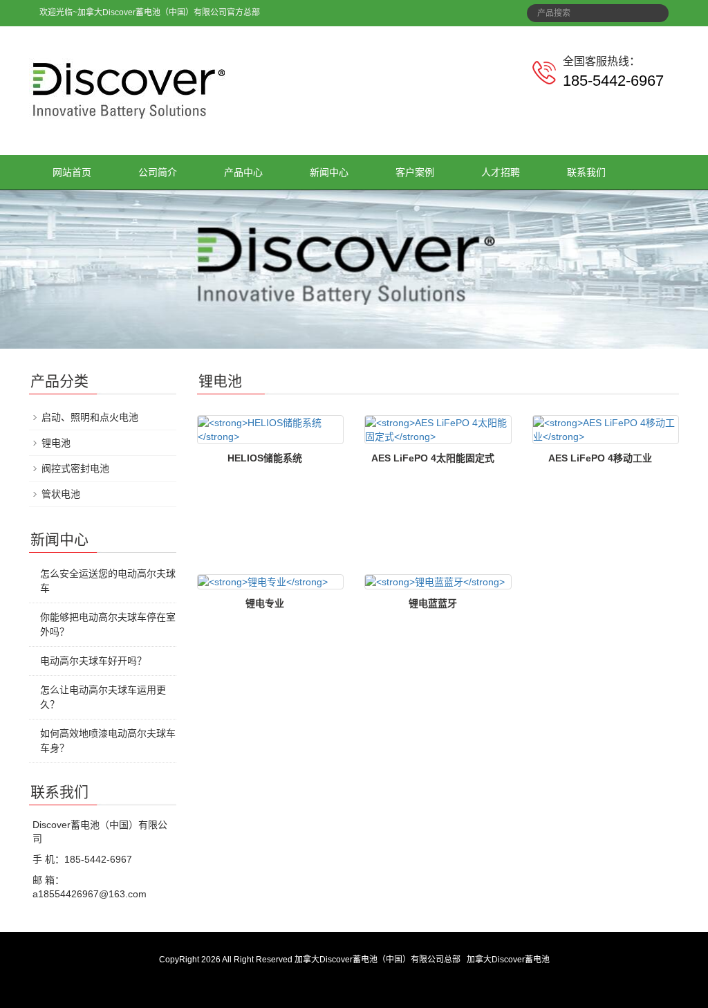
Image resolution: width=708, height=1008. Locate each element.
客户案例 (414, 172)
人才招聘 (500, 172)
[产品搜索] (653, 9)
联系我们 (586, 172)
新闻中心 (329, 172)
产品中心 (243, 172)
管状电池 (60, 494)
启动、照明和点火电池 (89, 417)
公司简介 (157, 172)
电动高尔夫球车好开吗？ (93, 660)
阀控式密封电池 (75, 468)
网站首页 (72, 172)
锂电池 (56, 442)
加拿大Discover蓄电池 (508, 959)
